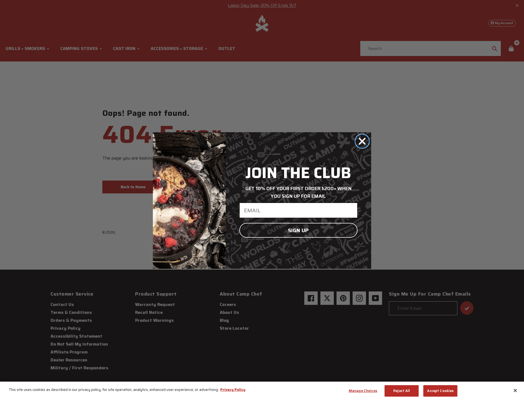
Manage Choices (363, 391)
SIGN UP (298, 230)
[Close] (515, 390)
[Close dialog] (362, 141)
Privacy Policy (232, 390)
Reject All (401, 391)
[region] (262, 391)
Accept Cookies (440, 391)
